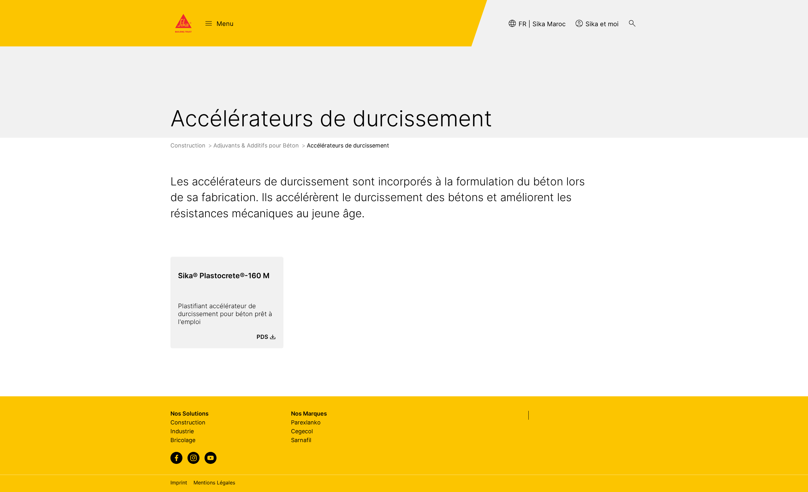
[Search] (632, 23)
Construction (188, 145)
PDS (262, 336)
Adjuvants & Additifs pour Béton (256, 145)
